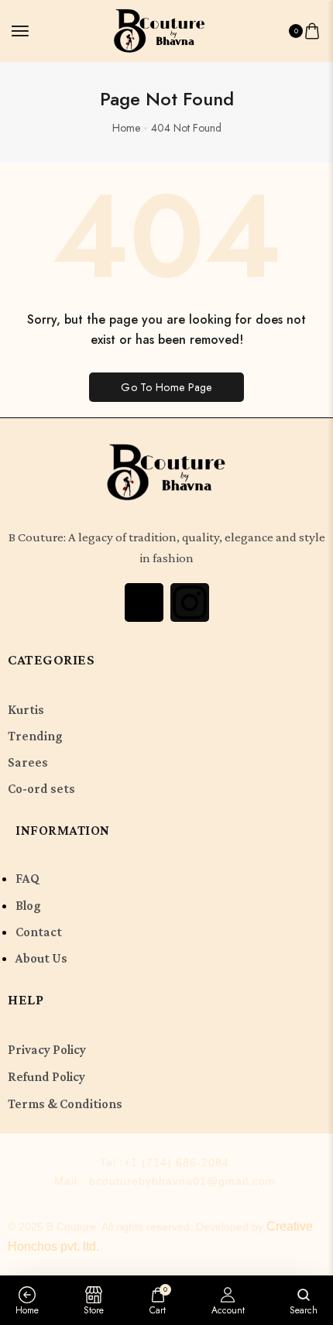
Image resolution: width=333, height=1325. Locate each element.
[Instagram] (189, 602)
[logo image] (159, 29)
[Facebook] (144, 602)
